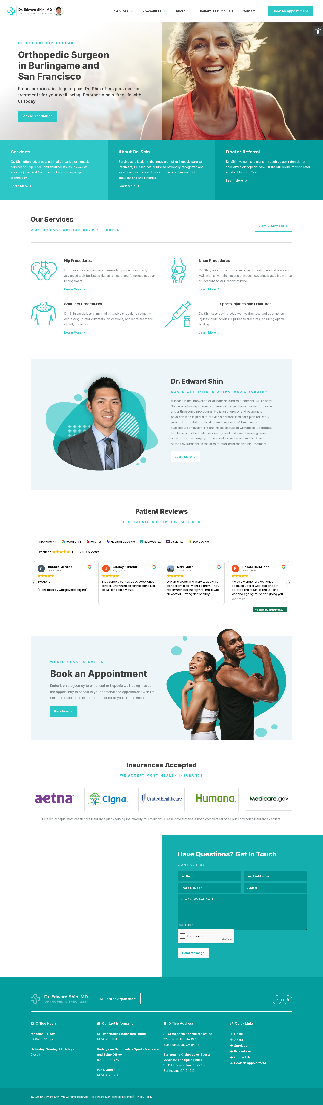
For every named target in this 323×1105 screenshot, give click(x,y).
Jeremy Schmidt (125, 567)
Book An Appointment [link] (290, 11)
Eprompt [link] (127, 1096)
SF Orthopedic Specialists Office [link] (187, 1034)
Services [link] (121, 11)
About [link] (181, 11)
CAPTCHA (186, 925)
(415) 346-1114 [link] (107, 1039)
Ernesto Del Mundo (255, 567)
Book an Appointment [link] (37, 116)
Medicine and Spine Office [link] (183, 1060)
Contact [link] (249, 11)
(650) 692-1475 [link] (108, 1060)
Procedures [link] (152, 11)
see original (78, 590)
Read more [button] (239, 599)
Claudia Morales (60, 567)
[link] (318, 31)
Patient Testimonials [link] (216, 11)
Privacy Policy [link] (143, 1096)
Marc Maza (185, 567)
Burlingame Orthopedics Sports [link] (186, 1054)
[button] (71, 541)
